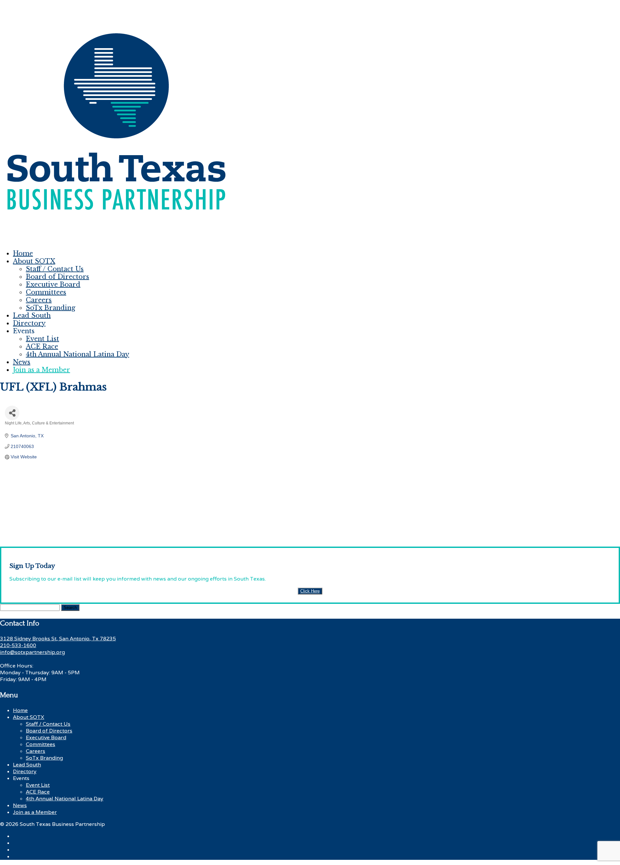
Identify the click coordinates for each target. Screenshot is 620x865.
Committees (46, 292)
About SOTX (34, 261)
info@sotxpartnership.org (32, 652)
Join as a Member (41, 370)
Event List (42, 339)
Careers (39, 300)
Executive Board (53, 284)
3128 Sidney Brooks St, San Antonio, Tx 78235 (58, 638)
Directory (29, 323)
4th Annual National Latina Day (77, 354)
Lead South (32, 315)
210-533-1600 (18, 645)
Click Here (310, 591)
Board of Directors (57, 277)
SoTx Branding (50, 308)
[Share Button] (12, 413)
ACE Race (42, 346)
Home (23, 253)
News (21, 362)
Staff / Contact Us (55, 269)
